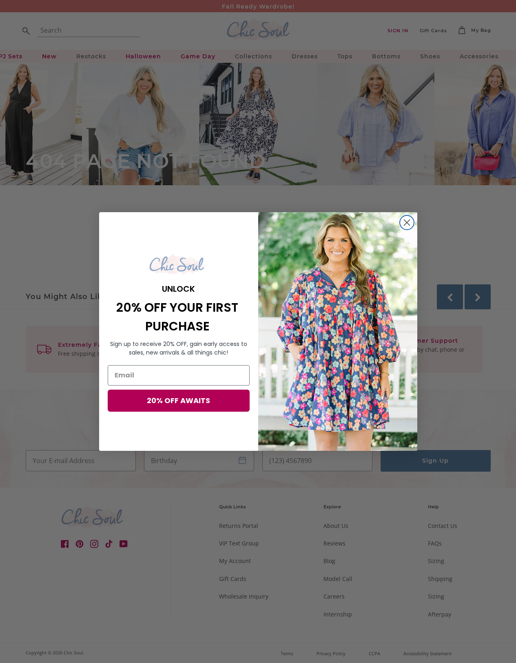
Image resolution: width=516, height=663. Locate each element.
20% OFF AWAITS (178, 400)
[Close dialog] (407, 222)
